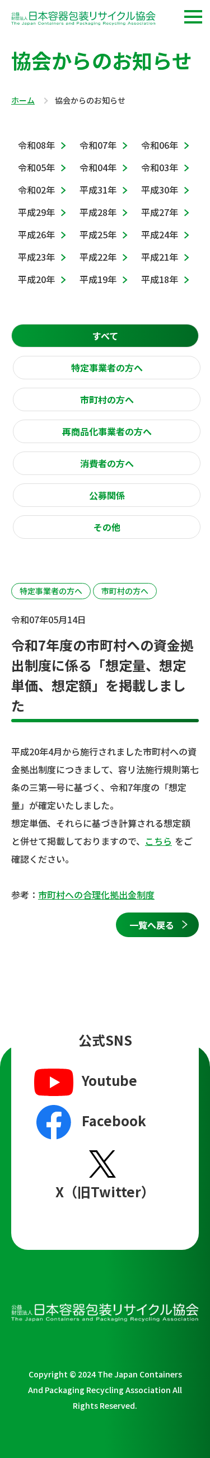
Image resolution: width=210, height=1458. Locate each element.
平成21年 (159, 257)
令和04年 (98, 167)
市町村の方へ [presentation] (107, 399)
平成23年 (36, 257)
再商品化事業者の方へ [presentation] (107, 431)
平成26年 (36, 234)
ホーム (23, 101)
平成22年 (98, 257)
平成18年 (159, 279)
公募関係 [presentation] (107, 495)
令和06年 (159, 145)
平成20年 (36, 279)
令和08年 (36, 145)
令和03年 (159, 167)
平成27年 (159, 212)
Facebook (114, 1120)
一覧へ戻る (151, 925)
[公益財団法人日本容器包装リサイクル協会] (83, 20)
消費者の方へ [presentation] (107, 463)
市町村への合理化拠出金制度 (96, 894)
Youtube (109, 1080)
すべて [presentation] (105, 335)
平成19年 (98, 279)
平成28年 (98, 212)
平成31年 (98, 189)
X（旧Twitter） (105, 1191)
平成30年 (159, 189)
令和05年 (36, 167)
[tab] (105, 335)
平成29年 (36, 212)
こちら (158, 841)
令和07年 (98, 145)
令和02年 (36, 189)
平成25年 (98, 234)
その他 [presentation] (107, 527)
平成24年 (159, 234)
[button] (193, 17)
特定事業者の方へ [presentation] (107, 367)
